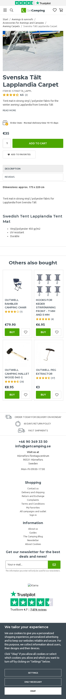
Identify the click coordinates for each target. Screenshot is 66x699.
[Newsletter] (54, 565)
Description (13, 168)
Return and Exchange (33, 496)
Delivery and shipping (33, 492)
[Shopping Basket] (61, 10)
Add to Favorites (20, 154)
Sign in (33, 515)
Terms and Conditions (33, 503)
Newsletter (33, 540)
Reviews (10, 177)
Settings (33, 673)
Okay (33, 691)
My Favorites (33, 507)
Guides (33, 532)
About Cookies (33, 544)
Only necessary (33, 682)
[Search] (11, 10)
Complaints (33, 500)
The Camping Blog (33, 536)
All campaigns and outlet (33, 511)
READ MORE (9, 110)
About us (33, 528)
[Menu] (5, 10)
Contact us (33, 488)
